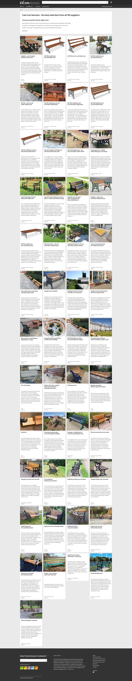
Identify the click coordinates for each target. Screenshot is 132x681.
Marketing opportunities (107, 6)
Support (95, 667)
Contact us (38, 6)
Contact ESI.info (97, 657)
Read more (24, 30)
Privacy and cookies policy (35, 676)
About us (22, 6)
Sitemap (95, 663)
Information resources (99, 662)
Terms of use (23, 676)
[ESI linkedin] (93, 672)
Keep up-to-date (45, 6)
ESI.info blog (96, 665)
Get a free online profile (99, 659)
